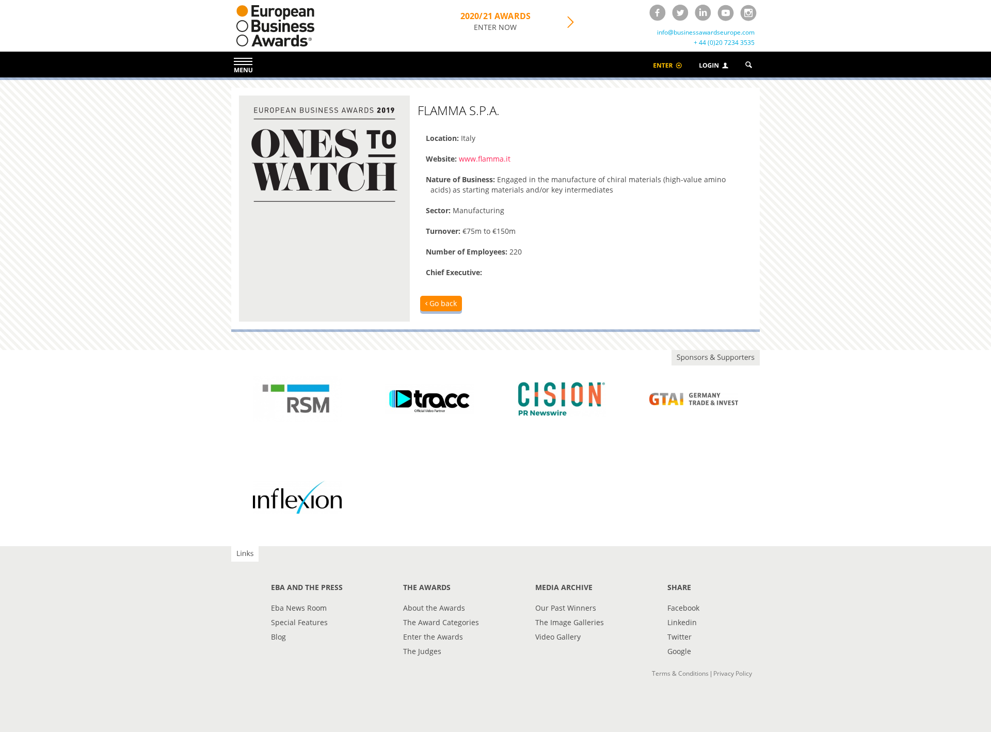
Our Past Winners (565, 608)
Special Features (299, 622)
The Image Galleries (569, 622)
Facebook (683, 608)
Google (679, 651)
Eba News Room (299, 608)
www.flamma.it (484, 159)
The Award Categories (441, 622)
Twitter (679, 637)
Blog (278, 637)
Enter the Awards (433, 637)
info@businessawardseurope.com (706, 32)
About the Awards (434, 608)
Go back (442, 303)
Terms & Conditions (680, 673)
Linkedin (682, 622)
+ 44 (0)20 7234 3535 (724, 43)
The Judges (422, 651)
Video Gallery (558, 637)
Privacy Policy (732, 673)
